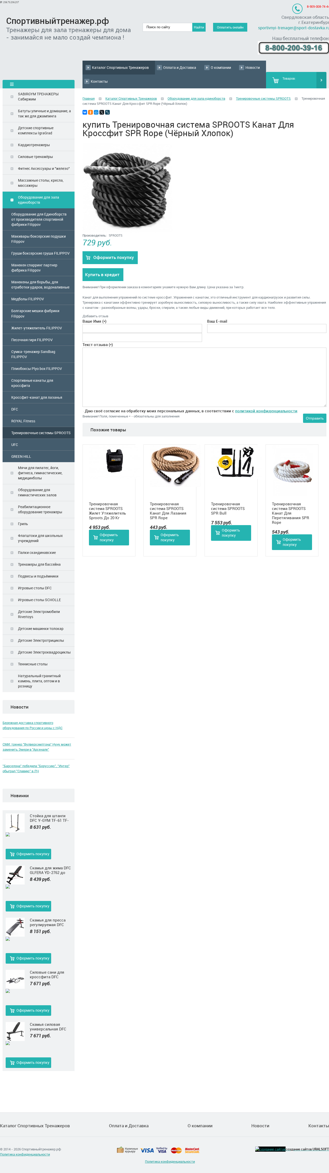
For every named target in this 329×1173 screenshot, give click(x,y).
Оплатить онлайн (230, 27)
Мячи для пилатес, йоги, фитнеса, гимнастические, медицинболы (40, 472)
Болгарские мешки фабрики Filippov (35, 313)
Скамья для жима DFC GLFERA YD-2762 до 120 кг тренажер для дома (50, 870)
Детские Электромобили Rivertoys (39, 614)
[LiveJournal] (107, 112)
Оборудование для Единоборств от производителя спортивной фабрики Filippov (39, 219)
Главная (89, 98)
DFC (14, 409)
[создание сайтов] (270, 1149)
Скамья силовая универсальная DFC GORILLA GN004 (48, 1026)
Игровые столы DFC (35, 587)
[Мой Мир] (96, 112)
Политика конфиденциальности (25, 1154)
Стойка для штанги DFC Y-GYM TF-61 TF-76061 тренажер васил (50, 818)
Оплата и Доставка (179, 67)
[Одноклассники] (90, 112)
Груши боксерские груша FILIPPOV (40, 253)
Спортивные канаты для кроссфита (32, 383)
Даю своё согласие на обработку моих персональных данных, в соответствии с (191, 410)
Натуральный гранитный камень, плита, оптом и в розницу (39, 680)
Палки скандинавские (37, 552)
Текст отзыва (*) (98, 344)
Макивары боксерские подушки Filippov (38, 239)
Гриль (23, 523)
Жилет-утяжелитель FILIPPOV (36, 327)
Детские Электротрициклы (41, 640)
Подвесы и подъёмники (38, 576)
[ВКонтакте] (85, 112)
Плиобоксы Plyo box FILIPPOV (36, 368)
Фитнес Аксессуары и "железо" (44, 168)
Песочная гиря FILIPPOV (32, 339)
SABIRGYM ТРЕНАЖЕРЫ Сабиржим (38, 96)
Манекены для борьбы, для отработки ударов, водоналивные (40, 285)
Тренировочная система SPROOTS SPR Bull (228, 508)
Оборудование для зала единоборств (38, 200)
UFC (14, 444)
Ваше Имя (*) (94, 321)
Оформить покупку (32, 853)
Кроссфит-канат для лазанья (36, 397)
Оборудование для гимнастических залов (37, 492)
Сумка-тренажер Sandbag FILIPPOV (33, 354)
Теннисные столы (33, 664)
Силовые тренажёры (35, 156)
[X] (101, 112)
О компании (221, 67)
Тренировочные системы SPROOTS (41, 432)
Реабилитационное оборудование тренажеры (40, 509)
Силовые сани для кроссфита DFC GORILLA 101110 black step (49, 974)
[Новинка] (15, 834)
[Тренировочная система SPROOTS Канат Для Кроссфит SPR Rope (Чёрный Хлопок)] (127, 231)
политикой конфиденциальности (266, 410)
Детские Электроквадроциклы (44, 652)
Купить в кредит (102, 274)
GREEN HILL (21, 456)
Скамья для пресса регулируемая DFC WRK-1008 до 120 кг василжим (48, 922)
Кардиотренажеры (34, 144)
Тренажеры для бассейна (39, 564)
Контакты (99, 81)
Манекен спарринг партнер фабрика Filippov (34, 268)
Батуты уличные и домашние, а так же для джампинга (44, 113)
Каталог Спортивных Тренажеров (120, 67)
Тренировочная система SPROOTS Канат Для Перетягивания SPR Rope (290, 513)
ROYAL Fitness (23, 420)
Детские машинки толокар (40, 628)
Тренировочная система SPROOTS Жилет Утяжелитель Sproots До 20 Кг (107, 510)
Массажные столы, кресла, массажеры (40, 183)
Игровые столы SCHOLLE (39, 599)
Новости (252, 67)
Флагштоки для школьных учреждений (40, 538)
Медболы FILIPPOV (27, 298)
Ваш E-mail (217, 321)
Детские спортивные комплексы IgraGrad (35, 130)
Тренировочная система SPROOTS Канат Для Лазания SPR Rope (168, 510)
